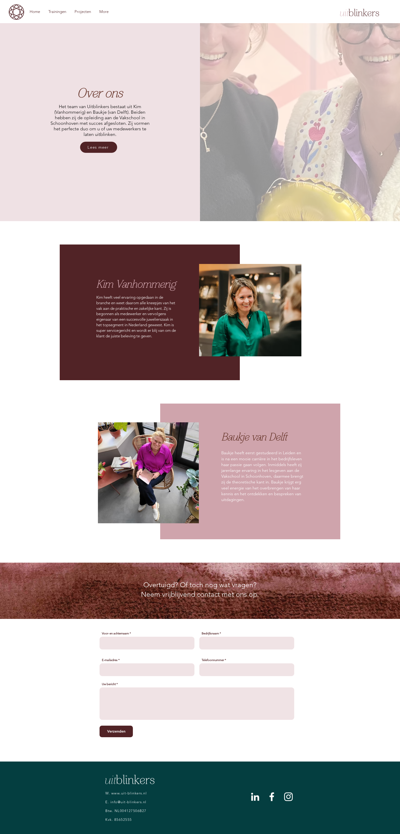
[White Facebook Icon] (272, 797)
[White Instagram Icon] (288, 797)
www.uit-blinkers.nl (129, 793)
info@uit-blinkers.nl (128, 802)
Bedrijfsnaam (210, 633)
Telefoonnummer (213, 660)
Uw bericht (109, 684)
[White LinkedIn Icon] (255, 797)
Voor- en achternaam (115, 633)
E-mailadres (110, 660)
